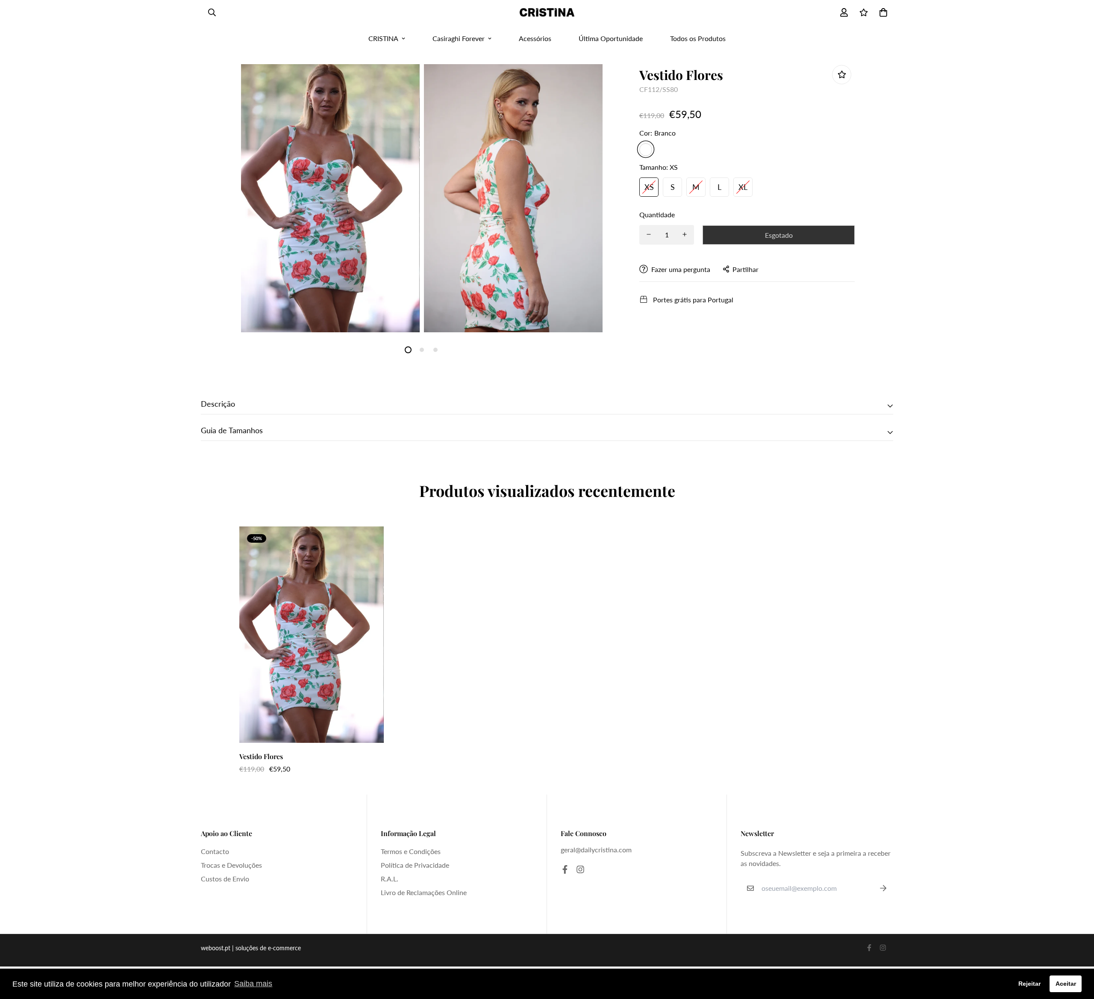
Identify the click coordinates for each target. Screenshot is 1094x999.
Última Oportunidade (611, 38)
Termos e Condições (411, 851)
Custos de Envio (225, 879)
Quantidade (657, 214)
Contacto (215, 851)
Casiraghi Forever (458, 38)
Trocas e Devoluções (231, 865)
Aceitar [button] (1066, 983)
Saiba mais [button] (253, 983)
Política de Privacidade (415, 865)
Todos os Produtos (698, 38)
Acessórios (535, 38)
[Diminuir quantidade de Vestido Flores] (648, 234)
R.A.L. (389, 879)
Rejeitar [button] (1029, 983)
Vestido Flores (261, 756)
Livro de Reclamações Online (424, 892)
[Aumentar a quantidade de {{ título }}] (684, 234)
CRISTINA (383, 38)
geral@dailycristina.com (596, 849)
